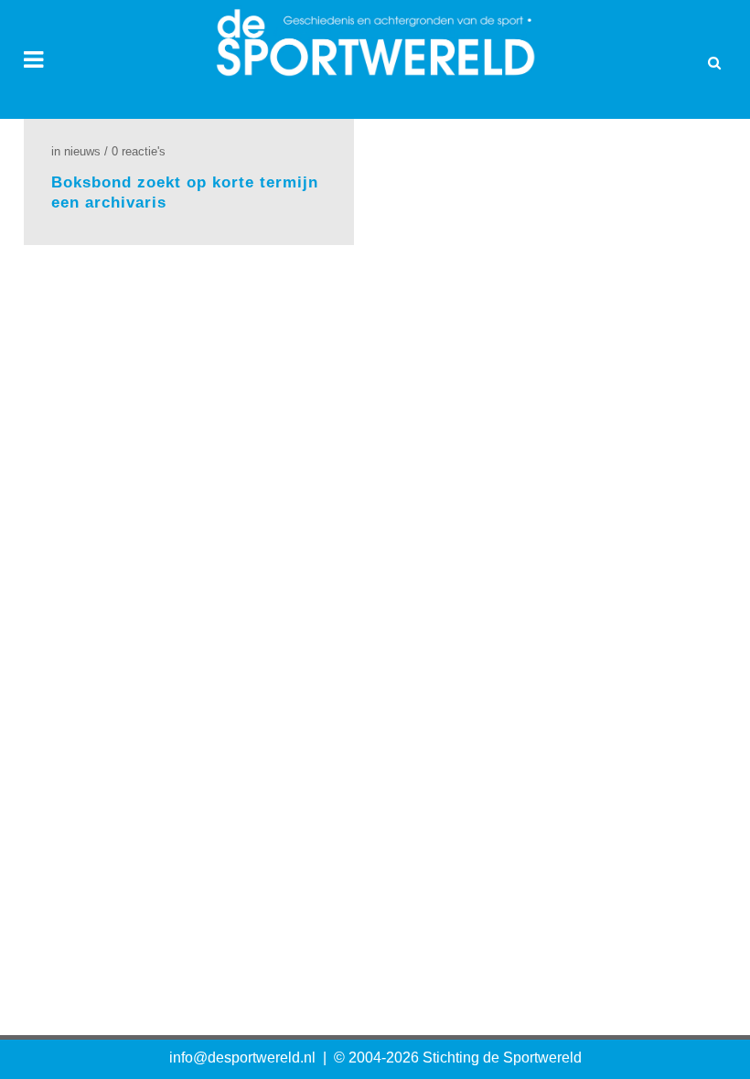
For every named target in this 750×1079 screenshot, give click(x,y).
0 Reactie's (139, 151)
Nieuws (82, 151)
